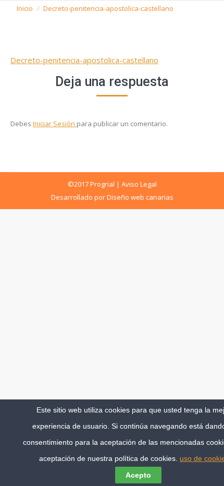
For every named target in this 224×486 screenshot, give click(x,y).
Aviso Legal (139, 184)
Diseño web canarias (140, 197)
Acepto (138, 475)
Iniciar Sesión (55, 123)
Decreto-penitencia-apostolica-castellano (84, 60)
